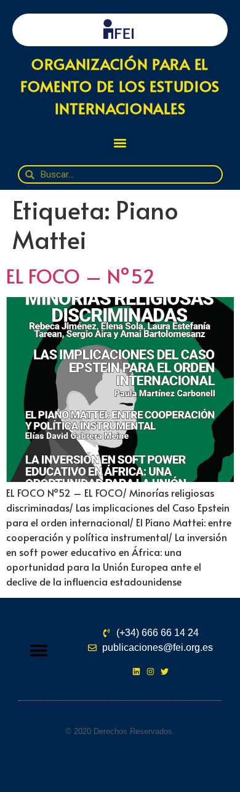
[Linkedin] (136, 671)
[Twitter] (165, 671)
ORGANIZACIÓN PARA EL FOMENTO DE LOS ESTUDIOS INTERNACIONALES (120, 86)
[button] (120, 143)
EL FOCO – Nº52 (80, 275)
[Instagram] (150, 671)
